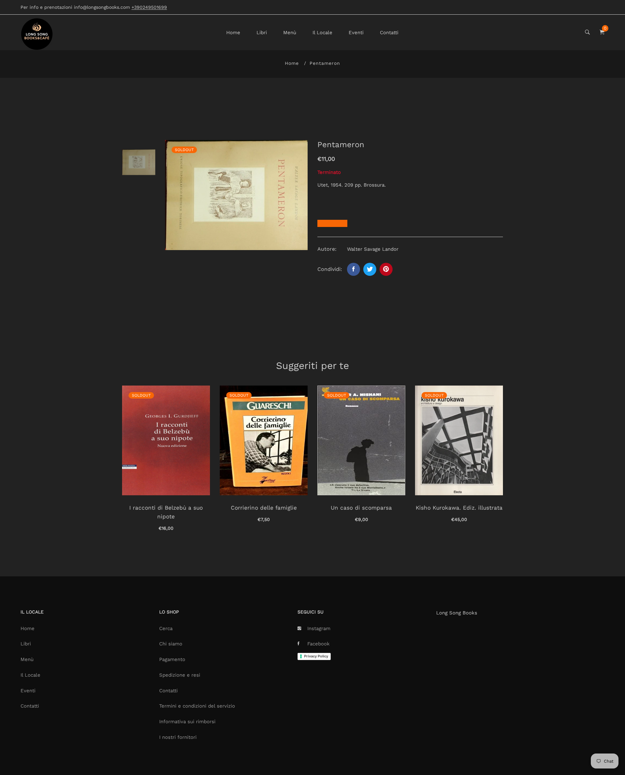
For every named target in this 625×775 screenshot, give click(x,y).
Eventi (356, 32)
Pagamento (172, 659)
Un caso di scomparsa (361, 507)
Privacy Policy (316, 656)
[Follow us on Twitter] (369, 269)
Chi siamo (170, 644)
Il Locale (322, 32)
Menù (289, 32)
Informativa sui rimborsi (187, 722)
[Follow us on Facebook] (353, 269)
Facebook (318, 644)
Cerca (166, 628)
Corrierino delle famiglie (264, 507)
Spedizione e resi (179, 675)
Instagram (318, 628)
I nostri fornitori (178, 737)
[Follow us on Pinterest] (386, 269)
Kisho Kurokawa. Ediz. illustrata (459, 507)
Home (233, 32)
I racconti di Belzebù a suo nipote (166, 512)
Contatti (389, 32)
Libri (262, 32)
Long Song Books (456, 613)
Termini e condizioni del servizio (197, 706)
